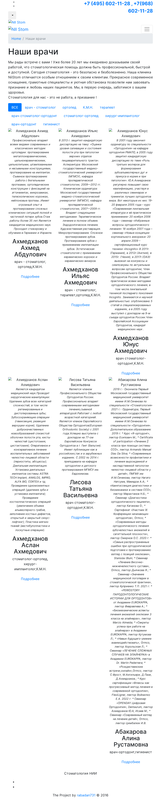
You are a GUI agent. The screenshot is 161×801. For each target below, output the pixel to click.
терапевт (107, 107)
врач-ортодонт (24, 124)
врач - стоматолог (40, 107)
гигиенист (51, 124)
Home (16, 38)
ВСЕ (15, 107)
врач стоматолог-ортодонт (34, 116)
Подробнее (30, 276)
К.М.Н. (88, 107)
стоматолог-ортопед (81, 116)
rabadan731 (86, 795)
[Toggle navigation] (147, 29)
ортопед (69, 107)
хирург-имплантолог (122, 116)
